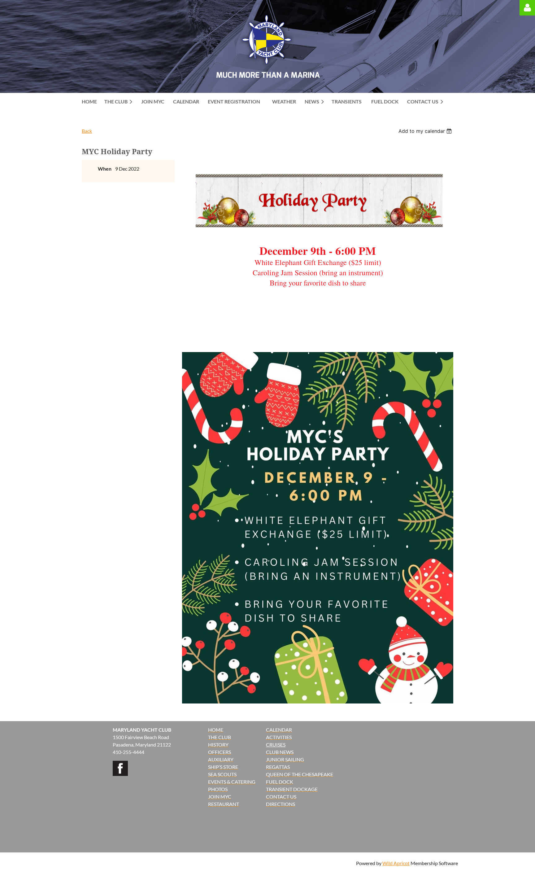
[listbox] (425, 131)
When (104, 169)
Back (87, 131)
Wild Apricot (396, 863)
